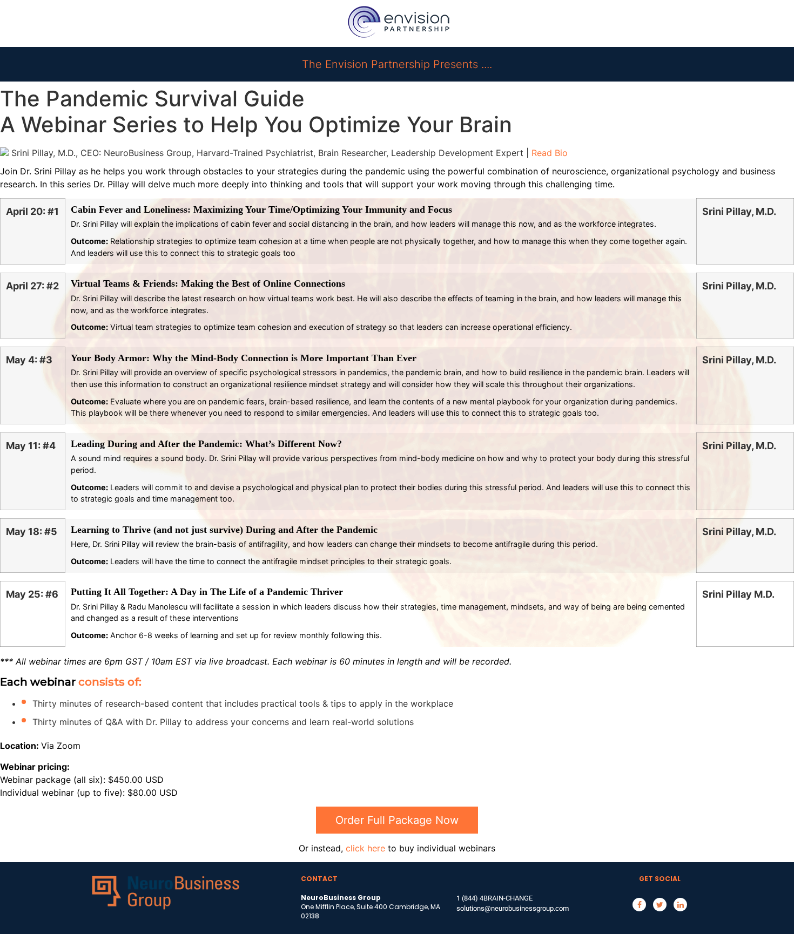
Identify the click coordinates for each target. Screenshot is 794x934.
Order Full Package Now (397, 820)
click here (365, 848)
